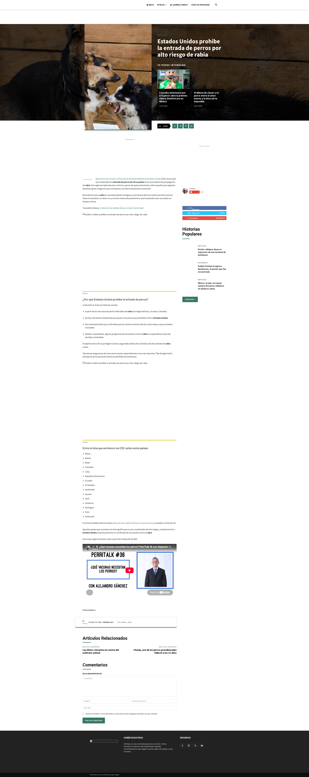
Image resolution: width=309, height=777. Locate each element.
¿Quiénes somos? (180, 5)
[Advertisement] (154, 18)
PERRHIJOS (108, 622)
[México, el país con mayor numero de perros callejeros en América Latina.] (189, 284)
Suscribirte (220, 218)
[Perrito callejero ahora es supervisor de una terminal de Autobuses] (189, 251)
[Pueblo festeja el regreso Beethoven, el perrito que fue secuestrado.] (189, 267)
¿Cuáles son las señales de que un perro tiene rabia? (122, 208)
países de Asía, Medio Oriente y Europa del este (132, 523)
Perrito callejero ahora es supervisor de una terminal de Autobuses (212, 252)
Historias (203, 263)
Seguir (222, 213)
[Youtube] (201, 745)
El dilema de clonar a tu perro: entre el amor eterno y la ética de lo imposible (206, 97)
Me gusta (196, 209)
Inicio (151, 5)
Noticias (162, 35)
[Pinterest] (185, 126)
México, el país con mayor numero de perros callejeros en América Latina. (211, 286)
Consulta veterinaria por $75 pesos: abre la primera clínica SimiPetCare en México (173, 97)
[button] (216, 5)
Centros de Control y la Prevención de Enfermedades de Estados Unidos (129, 178)
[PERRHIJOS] (85, 622)
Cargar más (189, 299)
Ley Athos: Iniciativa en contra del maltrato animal (101, 651)
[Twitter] (180, 126)
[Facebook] (174, 126)
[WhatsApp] (191, 126)
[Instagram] (188, 745)
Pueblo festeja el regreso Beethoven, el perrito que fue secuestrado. (212, 269)
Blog (162, 5)
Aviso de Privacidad (200, 5)
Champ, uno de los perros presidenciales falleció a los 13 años (155, 651)
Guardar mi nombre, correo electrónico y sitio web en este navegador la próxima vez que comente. (121, 714)
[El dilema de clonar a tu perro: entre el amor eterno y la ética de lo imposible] (208, 79)
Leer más (163, 106)
